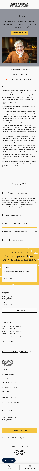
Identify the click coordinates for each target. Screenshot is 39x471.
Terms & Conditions (11, 402)
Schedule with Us (19, 33)
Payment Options (10, 387)
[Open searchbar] (36, 5)
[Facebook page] (16, 452)
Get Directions (19, 310)
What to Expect (9, 382)
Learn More (8, 278)
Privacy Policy (9, 398)
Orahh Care (7, 411)
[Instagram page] (22, 452)
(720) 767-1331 (22, 74)
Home (4, 369)
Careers (5, 406)
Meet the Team (8, 378)
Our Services (8, 374)
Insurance (7, 391)
